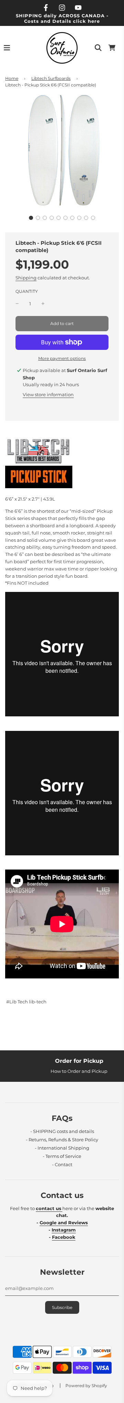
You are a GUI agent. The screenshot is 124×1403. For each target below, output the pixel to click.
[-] (17, 303)
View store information (48, 394)
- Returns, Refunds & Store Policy (62, 1139)
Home (11, 78)
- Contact (62, 1164)
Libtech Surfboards (51, 78)
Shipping (26, 277)
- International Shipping (62, 1148)
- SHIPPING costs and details (62, 1131)
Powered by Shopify (86, 1385)
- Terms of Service (62, 1156)
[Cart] (112, 47)
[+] (43, 303)
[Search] (98, 47)
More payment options (62, 358)
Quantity (27, 291)
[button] (31, 218)
